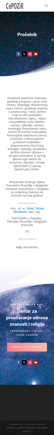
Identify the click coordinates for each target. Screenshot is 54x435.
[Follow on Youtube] (35, 54)
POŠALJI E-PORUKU (27, 347)
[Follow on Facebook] (18, 54)
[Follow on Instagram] (30, 54)
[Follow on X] (24, 54)
